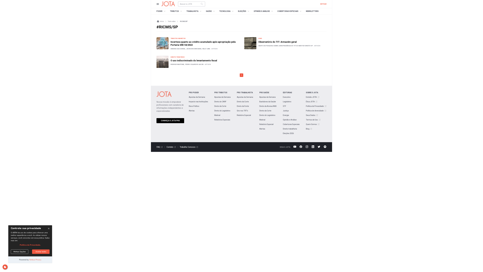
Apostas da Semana (197, 97)
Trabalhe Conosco (187, 147)
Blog (307, 129)
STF (284, 106)
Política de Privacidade (315, 106)
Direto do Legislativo (222, 111)
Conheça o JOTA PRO (170, 121)
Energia (286, 115)
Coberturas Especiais (291, 124)
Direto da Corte (220, 106)
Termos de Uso (312, 120)
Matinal (217, 115)
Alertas (192, 111)
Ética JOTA (310, 102)
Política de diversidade (315, 111)
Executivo (287, 97)
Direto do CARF (220, 102)
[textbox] (190, 4)
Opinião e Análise (290, 120)
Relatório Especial (244, 115)
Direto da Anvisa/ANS (268, 106)
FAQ (158, 147)
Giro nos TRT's (242, 111)
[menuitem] (161, 11)
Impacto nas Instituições (198, 102)
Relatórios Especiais (222, 120)
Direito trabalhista (290, 129)
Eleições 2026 (288, 133)
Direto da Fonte (243, 106)
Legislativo (287, 102)
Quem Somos (311, 124)
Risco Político (194, 106)
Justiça (286, 111)
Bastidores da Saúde (267, 102)
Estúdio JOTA (311, 97)
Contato (170, 147)
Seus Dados (310, 115)
